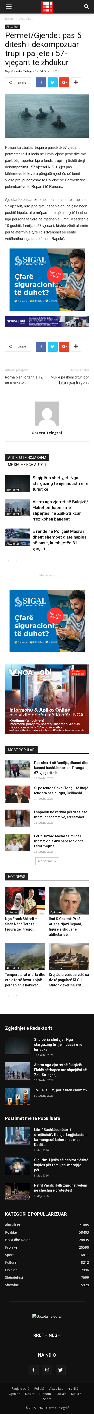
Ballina (10, 19)
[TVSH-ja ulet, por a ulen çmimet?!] (17, 1096)
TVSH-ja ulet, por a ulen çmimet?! (61, 1090)
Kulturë (76, 1394)
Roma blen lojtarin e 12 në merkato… (24, 380)
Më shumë (45, 861)
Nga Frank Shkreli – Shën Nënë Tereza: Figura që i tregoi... (21, 924)
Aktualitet (26, 19)
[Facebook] (34, 1370)
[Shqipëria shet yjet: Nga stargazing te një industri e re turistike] (17, 483)
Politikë (39, 1388)
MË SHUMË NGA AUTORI (27, 465)
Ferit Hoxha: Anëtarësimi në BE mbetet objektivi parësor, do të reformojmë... (59, 841)
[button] (87, 7)
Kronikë (72, 1388)
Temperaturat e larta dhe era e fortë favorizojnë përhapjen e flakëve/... (25, 980)
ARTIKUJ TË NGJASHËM (27, 458)
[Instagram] (47, 1370)
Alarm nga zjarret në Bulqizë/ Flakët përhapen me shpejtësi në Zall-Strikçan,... (60, 1070)
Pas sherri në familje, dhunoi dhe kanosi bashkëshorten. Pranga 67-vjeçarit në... (61, 768)
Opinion (12, 912)
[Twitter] (61, 1370)
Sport (47, 1399)
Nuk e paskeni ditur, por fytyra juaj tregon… (70, 380)
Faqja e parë (21, 1388)
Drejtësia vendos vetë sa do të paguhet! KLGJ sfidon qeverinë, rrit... (69, 980)
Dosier (30, 1394)
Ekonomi (45, 1394)
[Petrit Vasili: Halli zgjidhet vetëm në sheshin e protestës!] (17, 1191)
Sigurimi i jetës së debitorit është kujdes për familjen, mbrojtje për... (61, 1165)
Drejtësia (56, 968)
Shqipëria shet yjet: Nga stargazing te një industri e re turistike (60, 483)
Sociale (61, 1394)
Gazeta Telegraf (23, 71)
